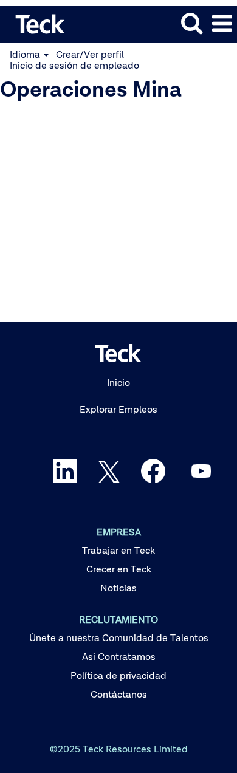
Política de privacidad (118, 676)
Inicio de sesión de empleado (74, 66)
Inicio (118, 383)
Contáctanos (119, 695)
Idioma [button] (26, 55)
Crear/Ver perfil (90, 55)
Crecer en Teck (118, 570)
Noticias (118, 589)
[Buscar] (191, 23)
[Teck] (36, 23)
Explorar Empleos (118, 410)
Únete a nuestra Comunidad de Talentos (118, 639)
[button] (222, 24)
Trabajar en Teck (118, 551)
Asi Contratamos (119, 657)
